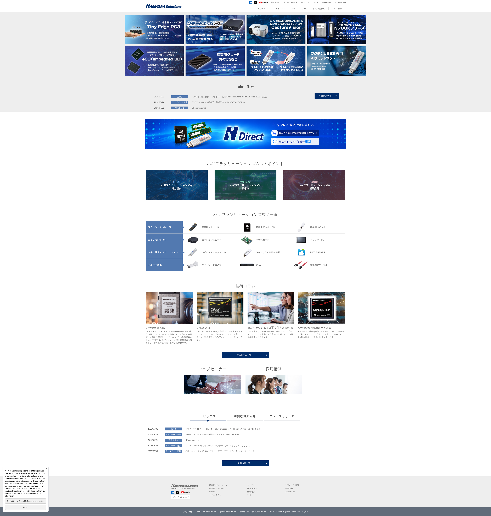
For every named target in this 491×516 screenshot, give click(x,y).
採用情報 (327, 2)
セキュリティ (215, 495)
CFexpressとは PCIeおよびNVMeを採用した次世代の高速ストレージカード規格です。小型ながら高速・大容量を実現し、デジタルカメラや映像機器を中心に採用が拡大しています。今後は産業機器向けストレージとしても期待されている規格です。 (169, 335)
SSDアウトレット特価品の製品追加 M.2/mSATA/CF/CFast (218, 102)
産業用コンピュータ (218, 485)
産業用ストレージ (217, 488)
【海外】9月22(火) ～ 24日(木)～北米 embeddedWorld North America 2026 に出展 (229, 97)
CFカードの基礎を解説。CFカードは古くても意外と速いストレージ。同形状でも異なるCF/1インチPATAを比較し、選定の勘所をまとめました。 (321, 332)
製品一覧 (262, 8)
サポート (276, 2)
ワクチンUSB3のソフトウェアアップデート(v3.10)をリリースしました (217, 446)
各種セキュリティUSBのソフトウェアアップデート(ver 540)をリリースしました (222, 451)
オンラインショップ (310, 2)
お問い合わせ (319, 8)
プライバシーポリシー (206, 512)
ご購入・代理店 (291, 2)
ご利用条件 (187, 512)
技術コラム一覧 (244, 355)
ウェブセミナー (254, 485)
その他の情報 (325, 96)
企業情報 (338, 8)
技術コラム (281, 8)
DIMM (212, 492)
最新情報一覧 (244, 463)
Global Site (341, 2)
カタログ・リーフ (300, 8)
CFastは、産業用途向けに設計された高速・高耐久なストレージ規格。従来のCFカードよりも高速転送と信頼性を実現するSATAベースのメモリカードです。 (220, 333)
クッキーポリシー (228, 512)
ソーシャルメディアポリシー (253, 512)
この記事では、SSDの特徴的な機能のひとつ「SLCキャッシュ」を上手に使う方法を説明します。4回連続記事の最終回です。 (271, 332)
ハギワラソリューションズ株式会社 (183, 488)
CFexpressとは (199, 108)
